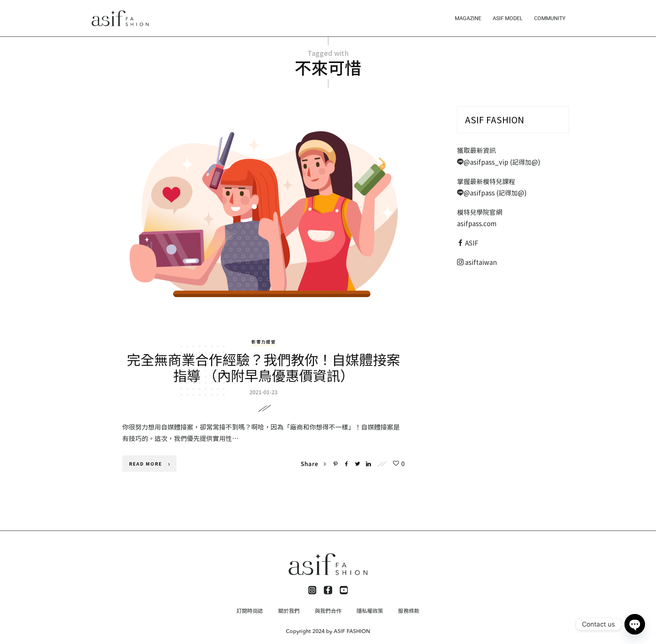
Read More (145, 463)
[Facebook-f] (328, 590)
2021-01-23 (263, 392)
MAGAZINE (468, 18)
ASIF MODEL (508, 18)
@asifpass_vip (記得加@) (502, 162)
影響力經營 (263, 342)
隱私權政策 (369, 610)
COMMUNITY (549, 18)
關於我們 (289, 610)
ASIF (471, 242)
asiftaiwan (480, 262)
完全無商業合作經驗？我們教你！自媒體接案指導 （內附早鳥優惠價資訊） (263, 367)
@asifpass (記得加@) (495, 192)
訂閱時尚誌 (250, 610)
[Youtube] (344, 590)
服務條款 (408, 610)
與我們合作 (328, 610)
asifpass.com (477, 223)
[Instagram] (312, 590)
